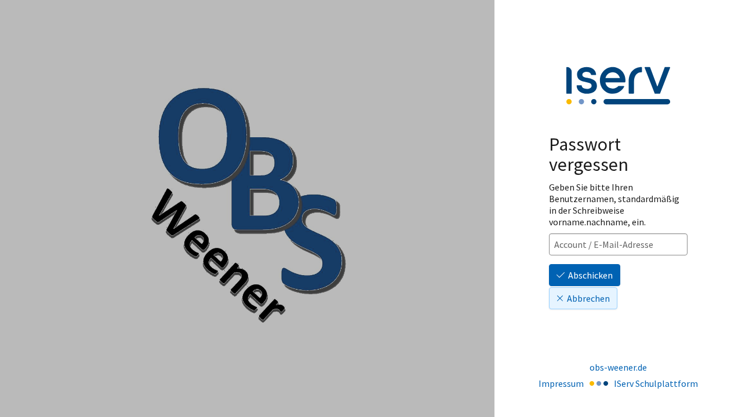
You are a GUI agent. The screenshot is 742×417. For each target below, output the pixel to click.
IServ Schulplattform (656, 383)
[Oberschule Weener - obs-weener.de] (247, 208)
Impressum (561, 383)
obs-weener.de (618, 367)
